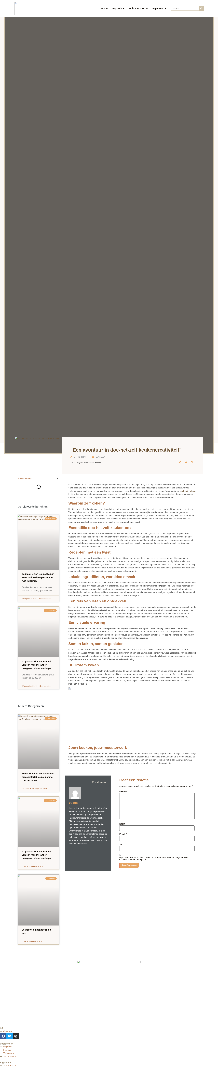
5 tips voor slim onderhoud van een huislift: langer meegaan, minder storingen (36, 665)
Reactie (123, 791)
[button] (58, 478)
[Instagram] (16, 1036)
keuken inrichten (187, 491)
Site (121, 845)
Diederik (73, 803)
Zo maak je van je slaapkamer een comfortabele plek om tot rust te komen (38, 577)
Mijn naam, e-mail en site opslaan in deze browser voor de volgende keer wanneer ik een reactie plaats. (153, 858)
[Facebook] (3, 1036)
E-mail (123, 834)
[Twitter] (9, 1036)
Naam (122, 824)
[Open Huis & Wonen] (147, 8)
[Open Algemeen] (165, 8)
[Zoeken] (201, 8)
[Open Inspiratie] (123, 8)
